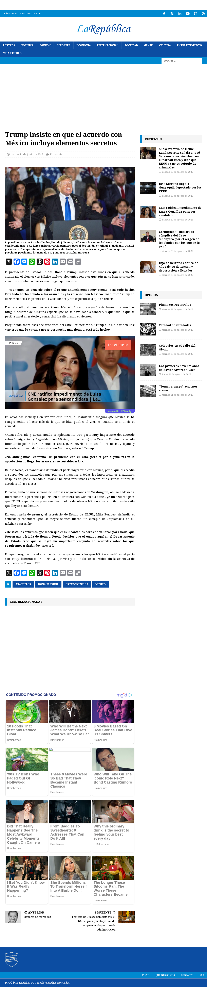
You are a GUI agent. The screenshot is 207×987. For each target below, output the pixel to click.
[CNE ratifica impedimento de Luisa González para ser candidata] (148, 212)
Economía (84, 45)
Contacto (187, 975)
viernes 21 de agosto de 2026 (177, 395)
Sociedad (131, 45)
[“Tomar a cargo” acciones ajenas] (148, 391)
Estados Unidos (77, 584)
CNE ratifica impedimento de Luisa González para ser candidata (180, 211)
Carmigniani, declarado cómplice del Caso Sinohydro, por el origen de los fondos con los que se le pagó (179, 239)
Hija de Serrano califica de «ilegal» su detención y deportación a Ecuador (178, 266)
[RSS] (203, 13)
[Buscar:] (182, 60)
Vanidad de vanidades (175, 325)
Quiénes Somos (165, 975)
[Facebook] (164, 13)
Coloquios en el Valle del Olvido (177, 347)
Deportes (63, 45)
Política (27, 45)
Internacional (107, 45)
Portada (9, 45)
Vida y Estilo (12, 53)
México (100, 584)
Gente (148, 45)
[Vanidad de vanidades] (148, 329)
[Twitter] (171, 13)
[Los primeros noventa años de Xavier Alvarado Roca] (148, 370)
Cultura (165, 45)
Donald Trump (48, 584)
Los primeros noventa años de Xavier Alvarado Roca (179, 368)
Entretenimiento (189, 45)
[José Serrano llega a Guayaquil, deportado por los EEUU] (148, 188)
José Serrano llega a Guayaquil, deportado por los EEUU (180, 187)
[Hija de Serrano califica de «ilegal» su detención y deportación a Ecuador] (148, 267)
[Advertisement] (103, 94)
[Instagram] (195, 13)
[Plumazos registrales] (148, 309)
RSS (202, 975)
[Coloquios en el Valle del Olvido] (148, 350)
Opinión (45, 45)
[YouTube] (187, 13)
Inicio (145, 975)
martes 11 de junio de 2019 (27, 154)
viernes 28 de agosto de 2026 (177, 251)
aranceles (23, 584)
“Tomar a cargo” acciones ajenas (178, 388)
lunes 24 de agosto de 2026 (176, 374)
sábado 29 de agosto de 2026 (177, 172)
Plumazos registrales (175, 305)
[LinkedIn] (179, 13)
